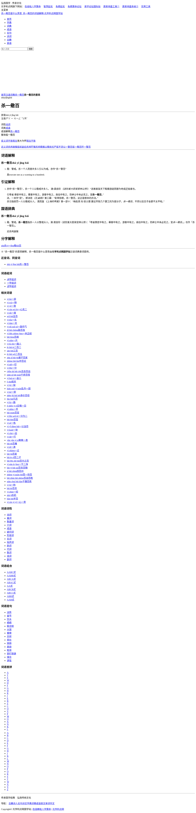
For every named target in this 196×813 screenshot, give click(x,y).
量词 (9, 518)
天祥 (9, 636)
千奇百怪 (18, 375)
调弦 (9, 660)
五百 (12, 316)
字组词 (11, 279)
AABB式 (11, 575)
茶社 (9, 640)
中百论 (16, 361)
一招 (12, 492)
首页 (9, 19)
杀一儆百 (19, 95)
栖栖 (9, 622)
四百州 (15, 471)
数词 (9, 552)
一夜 (11, 306)
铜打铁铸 (11, 653)
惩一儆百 (76, 147)
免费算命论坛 (74, 6)
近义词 (4, 147)
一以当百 (17, 426)
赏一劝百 (19, 474)
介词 (9, 525)
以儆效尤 (49, 147)
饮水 (9, 619)
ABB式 (10, 596)
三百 (12, 351)
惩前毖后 (21, 147)
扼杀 (11, 381)
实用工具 (145, 6)
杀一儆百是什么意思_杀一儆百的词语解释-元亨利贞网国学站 (32, 13)
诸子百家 (17, 357)
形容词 (10, 535)
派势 (9, 612)
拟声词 (10, 542)
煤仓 (9, 657)
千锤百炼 (19, 481)
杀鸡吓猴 (31, 147)
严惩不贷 (58, 147)
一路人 (14, 344)
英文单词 (45, 803)
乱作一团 (19, 388)
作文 (52, 803)
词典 (9, 26)
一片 (12, 340)
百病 (13, 337)
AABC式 (11, 572)
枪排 (9, 650)
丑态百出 (18, 371)
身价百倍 (18, 395)
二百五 (14, 354)
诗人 (15, 803)
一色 (11, 423)
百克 (12, 488)
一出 (12, 433)
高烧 (9, 647)
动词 (8, 124)
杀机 (11, 495)
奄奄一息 (17, 440)
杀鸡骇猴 (12, 147)
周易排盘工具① (111, 6)
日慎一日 (16, 406)
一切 (12, 364)
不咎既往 (12, 141)
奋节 (9, 616)
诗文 (24, 803)
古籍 (9, 40)
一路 (11, 402)
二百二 (14, 347)
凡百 (12, 399)
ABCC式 (11, 593)
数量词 (10, 521)
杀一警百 (18, 264)
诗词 (9, 36)
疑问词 (10, 532)
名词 (9, 539)
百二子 (14, 457)
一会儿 (14, 378)
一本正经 (19, 333)
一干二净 (17, 464)
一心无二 (17, 309)
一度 (11, 313)
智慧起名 (48, 6)
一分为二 (17, 416)
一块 (12, 430)
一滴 (11, 447)
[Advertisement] (98, 71)
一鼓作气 (17, 326)
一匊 (11, 385)
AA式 (10, 586)
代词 (9, 549)
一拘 (11, 485)
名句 (9, 33)
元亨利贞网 (58, 809)
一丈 (13, 450)
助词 (9, 545)
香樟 (9, 633)
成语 (9, 29)
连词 (9, 556)
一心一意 (16, 502)
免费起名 (60, 6)
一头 (12, 320)
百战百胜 (20, 478)
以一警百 (67, 147)
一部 (11, 299)
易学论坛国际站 (92, 6)
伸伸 (9, 643)
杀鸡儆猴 (40, 147)
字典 (9, 22)
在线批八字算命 (33, 6)
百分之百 (18, 461)
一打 (11, 437)
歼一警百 (86, 147)
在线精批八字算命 (42, 809)
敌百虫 (16, 330)
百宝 (12, 419)
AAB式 (10, 600)
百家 (12, 454)
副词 (9, 559)
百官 (13, 412)
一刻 (11, 392)
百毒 (12, 443)
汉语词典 (10, 95)
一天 (12, 323)
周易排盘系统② (130, 6)
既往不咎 (31, 141)
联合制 (10, 626)
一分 (12, 368)
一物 (12, 302)
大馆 (9, 629)
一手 (12, 409)
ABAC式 (11, 582)
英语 (9, 43)
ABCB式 (11, 589)
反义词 (4, 141)
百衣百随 (17, 467)
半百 (12, 498)
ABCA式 (11, 579)
